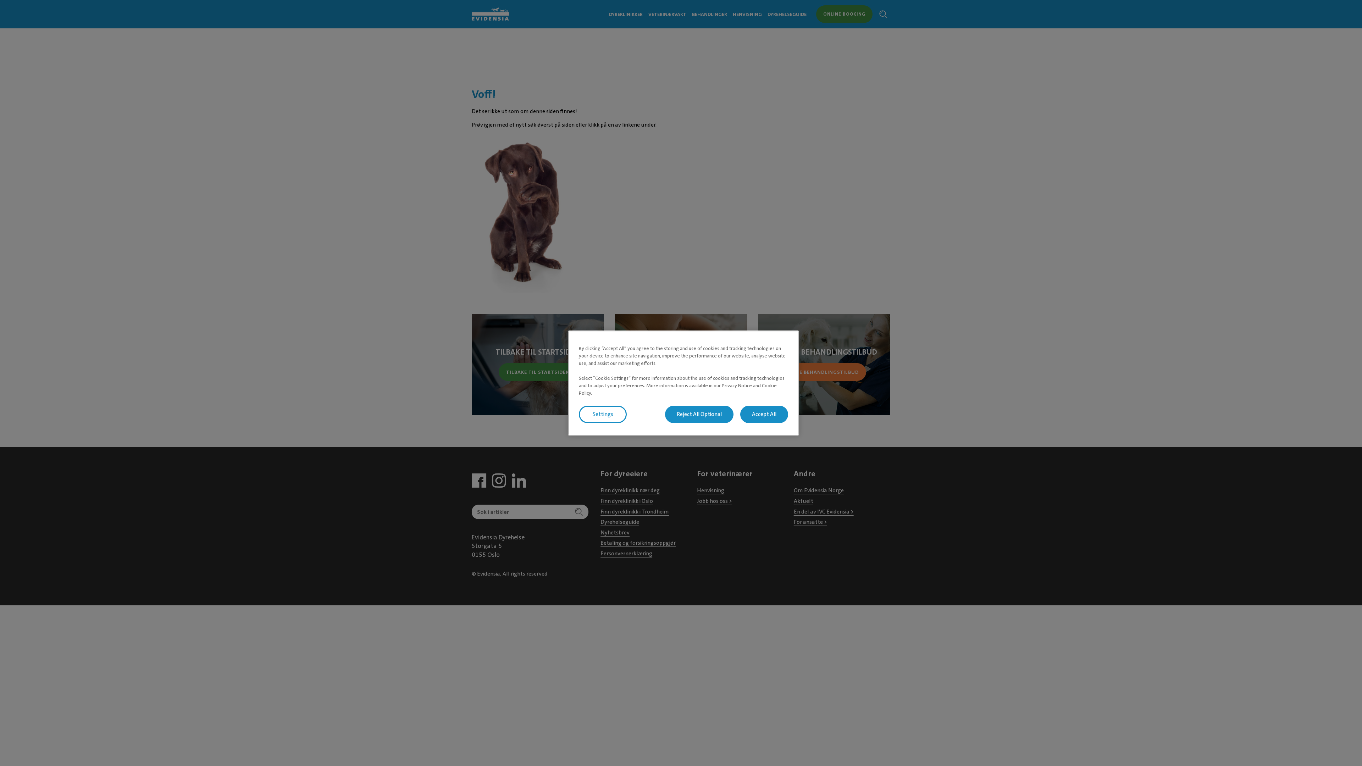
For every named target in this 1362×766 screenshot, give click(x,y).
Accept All (764, 414)
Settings (603, 414)
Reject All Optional (699, 414)
